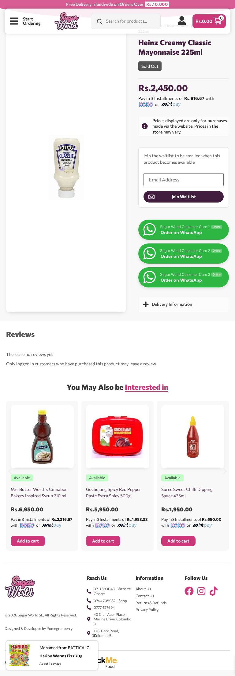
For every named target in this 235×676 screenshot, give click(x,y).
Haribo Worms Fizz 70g (60, 655)
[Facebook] (189, 591)
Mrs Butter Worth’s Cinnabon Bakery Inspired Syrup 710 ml (39, 492)
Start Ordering (32, 21)
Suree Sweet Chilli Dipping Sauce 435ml (187, 492)
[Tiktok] (213, 591)
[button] (10, 471)
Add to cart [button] (28, 540)
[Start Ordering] (13, 21)
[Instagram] (201, 591)
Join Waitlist (184, 196)
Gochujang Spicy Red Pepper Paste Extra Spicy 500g (113, 492)
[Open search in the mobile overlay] (126, 21)
